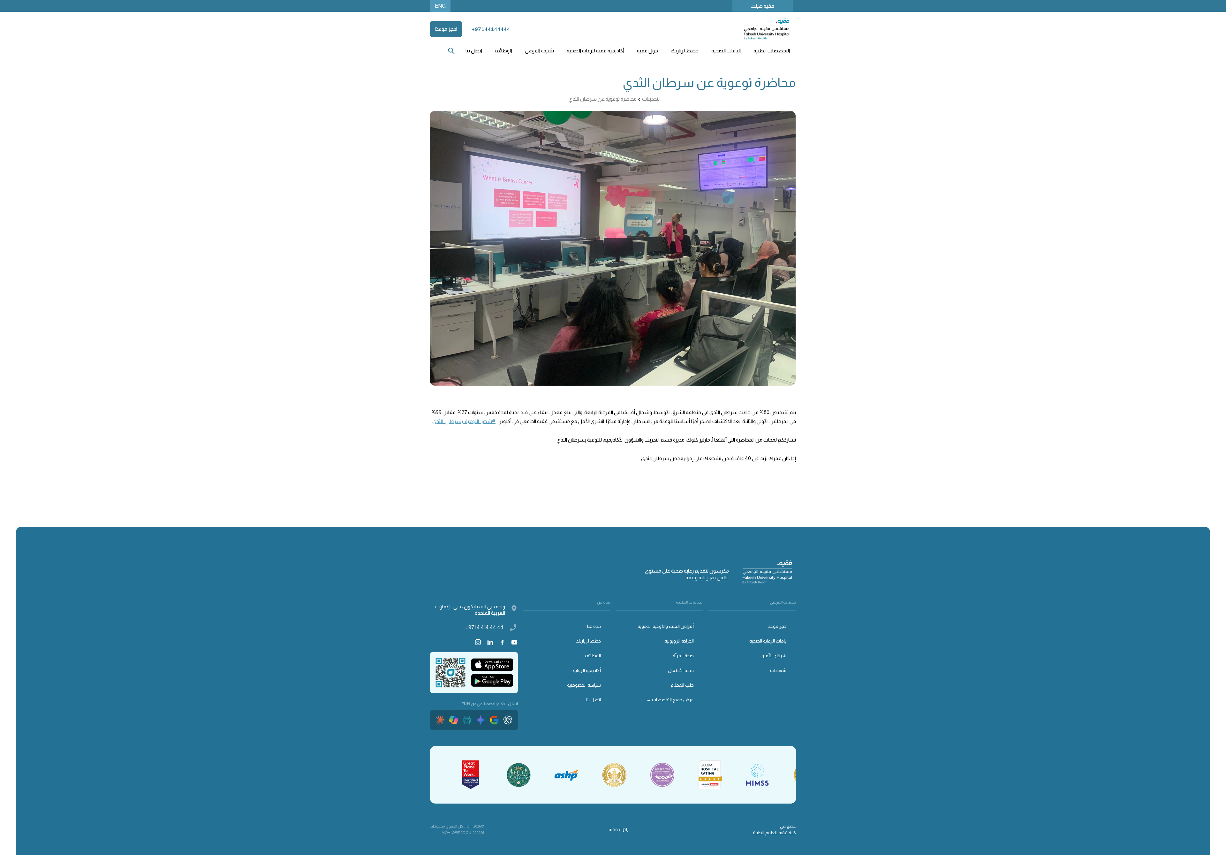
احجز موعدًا (446, 29)
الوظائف (503, 50)
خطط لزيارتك (588, 640)
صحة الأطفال (681, 670)
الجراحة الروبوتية (679, 640)
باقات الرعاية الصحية (767, 640)
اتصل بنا (473, 50)
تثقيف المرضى (539, 50)
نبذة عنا (594, 626)
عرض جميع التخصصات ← (670, 699)
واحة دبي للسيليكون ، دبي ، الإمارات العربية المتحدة (470, 610)
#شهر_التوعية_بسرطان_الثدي (464, 421)
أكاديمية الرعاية (587, 670)
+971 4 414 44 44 (484, 627)
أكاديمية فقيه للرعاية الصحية (595, 50)
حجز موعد (777, 626)
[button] (771, 50)
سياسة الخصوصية (584, 685)
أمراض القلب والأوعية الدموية (666, 626)
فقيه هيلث (762, 6)
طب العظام (682, 685)
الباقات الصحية (726, 50)
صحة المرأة (683, 655)
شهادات (778, 670)
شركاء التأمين (773, 655)
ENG (440, 6)
